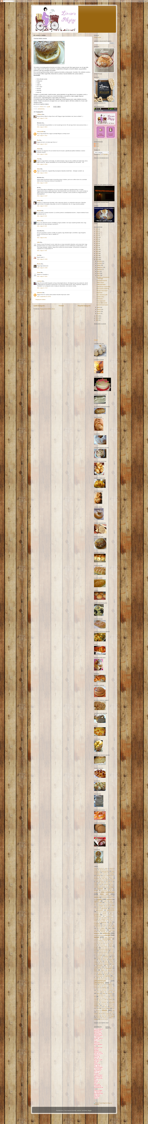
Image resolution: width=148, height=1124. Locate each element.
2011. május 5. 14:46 (42, 267)
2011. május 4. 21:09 (42, 183)
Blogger (89, 1110)
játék (113, 925)
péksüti (111, 983)
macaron (105, 959)
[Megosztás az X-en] (57, 107)
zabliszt (103, 1016)
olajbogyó (100, 974)
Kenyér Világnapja (109, 937)
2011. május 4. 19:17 (42, 144)
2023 (97, 235)
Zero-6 (107, 1016)
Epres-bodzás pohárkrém (103, 288)
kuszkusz (111, 952)
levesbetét (98, 958)
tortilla (113, 1008)
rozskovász (102, 991)
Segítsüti (110, 993)
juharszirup (98, 926)
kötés (112, 950)
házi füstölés (102, 920)
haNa (38, 242)
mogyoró (103, 970)
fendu (103, 904)
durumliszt (96, 892)
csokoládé (100, 888)
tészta (105, 1006)
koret (110, 946)
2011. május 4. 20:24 (42, 172)
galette (112, 907)
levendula (106, 956)
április (98, 307)
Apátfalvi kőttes (100, 296)
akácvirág (101, 868)
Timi (38, 158)
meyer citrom (97, 968)
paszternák (102, 979)
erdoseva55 (40, 131)
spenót (111, 996)
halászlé (96, 920)
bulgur (97, 881)
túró (113, 1010)
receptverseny (111, 987)
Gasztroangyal (97, 908)
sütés (109, 998)
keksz (110, 931)
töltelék (104, 1010)
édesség (96, 897)
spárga (107, 996)
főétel (113, 905)
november (99, 263)
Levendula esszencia (102, 280)
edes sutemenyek (107, 892)
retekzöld (101, 988)
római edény (104, 990)
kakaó (113, 926)
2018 (97, 245)
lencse (113, 955)
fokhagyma (101, 905)
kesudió (105, 940)
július (98, 271)
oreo (109, 974)
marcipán (106, 964)
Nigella (100, 973)
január (98, 313)
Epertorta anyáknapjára (102, 304)
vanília (101, 1013)
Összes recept (97, 37)
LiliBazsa (39, 114)
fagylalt (111, 902)
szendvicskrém (104, 1001)
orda (105, 974)
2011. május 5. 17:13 (42, 288)
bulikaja (102, 881)
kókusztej (110, 945)
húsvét (110, 923)
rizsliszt (98, 990)
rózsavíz (95, 991)
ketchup (111, 940)
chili (111, 881)
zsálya (101, 1019)
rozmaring (111, 990)
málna (101, 962)
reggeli (96, 988)
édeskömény (103, 895)
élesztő (105, 901)
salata (98, 993)
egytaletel (109, 899)
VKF (113, 1014)
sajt (113, 991)
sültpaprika (104, 998)
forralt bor (108, 905)
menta (111, 967)
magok (110, 959)
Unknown (39, 292)
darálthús (109, 888)
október (99, 265)
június (98, 273)
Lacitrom (39, 281)
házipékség (103, 922)
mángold (96, 964)
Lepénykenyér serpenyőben (103, 286)
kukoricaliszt (96, 952)
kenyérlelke (96, 939)
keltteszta (96, 933)
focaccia (95, 905)
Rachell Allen (97, 987)
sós (95, 996)
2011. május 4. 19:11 (42, 135)
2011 (97, 259)
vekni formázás (97, 1014)
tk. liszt (97, 1008)
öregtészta (107, 976)
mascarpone (99, 965)
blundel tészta (104, 878)
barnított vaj (106, 874)
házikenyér (96, 922)
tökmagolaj (98, 1010)
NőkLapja (106, 973)
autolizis (111, 872)
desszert (96, 890)
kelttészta (106, 933)
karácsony (102, 930)
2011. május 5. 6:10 (42, 216)
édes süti (104, 894)
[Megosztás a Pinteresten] (60, 107)
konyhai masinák (104, 946)
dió (111, 890)
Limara (97, 143)
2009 (97, 318)
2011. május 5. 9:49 (42, 250)
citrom (95, 882)
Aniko (38, 148)
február (99, 311)
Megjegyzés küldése (40, 299)
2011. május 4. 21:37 (42, 196)
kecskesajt (103, 931)
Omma (38, 272)
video (103, 1014)
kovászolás (96, 949)
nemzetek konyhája (107, 971)
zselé (105, 1019)
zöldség (96, 1019)
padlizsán (98, 977)
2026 (97, 229)
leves (113, 956)
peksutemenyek (100, 981)
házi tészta (110, 920)
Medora (39, 220)
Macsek (39, 210)
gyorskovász (96, 913)
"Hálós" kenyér (100, 282)
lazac (97, 955)
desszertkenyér (104, 890)
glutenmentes (99, 910)
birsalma (96, 877)
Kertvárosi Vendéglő (98, 940)
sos (111, 995)
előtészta (96, 902)
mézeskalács (109, 968)
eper (101, 902)
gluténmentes (110, 910)
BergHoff (108, 875)
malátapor (96, 962)
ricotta (110, 988)
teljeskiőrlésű (110, 1005)
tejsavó (104, 1005)
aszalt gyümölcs (105, 871)
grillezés (105, 911)
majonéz (95, 961)
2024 (97, 233)
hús (111, 922)
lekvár (100, 955)
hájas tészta (104, 917)
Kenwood (102, 935)
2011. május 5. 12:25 (42, 259)
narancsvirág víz (97, 971)
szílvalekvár (104, 1002)
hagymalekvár (108, 916)
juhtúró (103, 926)
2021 (97, 239)
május (98, 275)
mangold (111, 962)
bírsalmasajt (103, 877)
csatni (112, 884)
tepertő (95, 1006)
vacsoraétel (104, 1012)
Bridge (39, 200)
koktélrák (111, 943)
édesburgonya (96, 895)
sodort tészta (100, 995)
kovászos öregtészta (105, 949)
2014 (97, 253)
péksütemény (41, 108)
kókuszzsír (96, 946)
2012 (97, 257)
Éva (38, 140)
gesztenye (112, 908)
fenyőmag (108, 904)
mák (101, 961)
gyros (111, 913)
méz (103, 968)
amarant (111, 868)
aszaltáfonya (105, 872)
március (99, 309)
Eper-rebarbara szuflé (102, 294)
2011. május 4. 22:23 (42, 206)
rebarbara (104, 987)
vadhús (111, 1012)
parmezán (96, 979)
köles (112, 949)
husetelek (96, 923)
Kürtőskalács (100, 298)
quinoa (110, 986)
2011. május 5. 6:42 (42, 226)
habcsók (111, 914)
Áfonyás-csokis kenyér (102, 290)
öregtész (101, 976)
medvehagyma (97, 967)
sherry (95, 995)
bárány (101, 874)
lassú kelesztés (111, 953)
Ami (38, 255)
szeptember (100, 267)
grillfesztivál (111, 911)
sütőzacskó (96, 1001)
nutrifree (111, 973)
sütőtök (110, 999)
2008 (97, 320)
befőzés (98, 875)
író (102, 925)
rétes (106, 988)
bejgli (104, 875)
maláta (111, 961)
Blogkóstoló (99, 292)
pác (113, 976)
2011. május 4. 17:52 (42, 118)
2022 (97, 237)
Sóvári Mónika (101, 996)
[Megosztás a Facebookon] (58, 107)
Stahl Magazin (97, 998)
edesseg (110, 895)
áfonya (95, 868)
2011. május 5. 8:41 (42, 237)
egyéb (99, 899)
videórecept (108, 1014)
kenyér (96, 937)
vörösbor (98, 1016)
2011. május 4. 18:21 (42, 127)
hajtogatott (96, 919)
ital (105, 925)
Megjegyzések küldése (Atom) (47, 308)
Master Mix (109, 965)
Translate (105, 154)
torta (108, 1008)
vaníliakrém (107, 1013)
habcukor (105, 914)
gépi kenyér (104, 908)
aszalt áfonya (97, 871)
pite (105, 984)
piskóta (96, 984)
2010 (97, 316)
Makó (106, 961)
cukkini (95, 884)
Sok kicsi (106, 995)
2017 (97, 247)
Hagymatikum (96, 917)
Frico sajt (103, 907)
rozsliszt (108, 991)
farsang (99, 904)
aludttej (106, 868)
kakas (98, 928)
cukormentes (106, 884)
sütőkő (105, 999)
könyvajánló (101, 950)
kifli (112, 942)
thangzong (112, 1006)
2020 (97, 241)
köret (107, 950)
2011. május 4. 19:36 (42, 154)
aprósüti (95, 869)
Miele (95, 970)
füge (108, 907)
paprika (111, 977)
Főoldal (61, 306)
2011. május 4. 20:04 (42, 164)
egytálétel (96, 901)
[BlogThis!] (55, 107)
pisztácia (101, 984)
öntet (96, 976)
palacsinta (105, 977)
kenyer (107, 935)
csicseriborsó (97, 885)
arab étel (102, 869)
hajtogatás (111, 917)
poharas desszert (98, 986)
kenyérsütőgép (107, 939)
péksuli (111, 979)
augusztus (99, 269)
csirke (102, 887)
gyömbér (104, 913)
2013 (97, 255)
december (99, 261)
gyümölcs (96, 914)
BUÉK (113, 880)
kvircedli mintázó (103, 953)
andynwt (79, 1110)
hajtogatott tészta (105, 919)
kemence (96, 935)
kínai (102, 943)
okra (95, 974)
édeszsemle (104, 897)
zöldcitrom (105, 1017)
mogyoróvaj (110, 970)
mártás (113, 964)
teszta (100, 1006)
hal (112, 919)
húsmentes (104, 923)
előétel (111, 901)
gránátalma (99, 911)
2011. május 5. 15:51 (42, 276)
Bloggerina (110, 877)
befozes (112, 874)
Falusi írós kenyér (101, 300)
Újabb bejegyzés (39, 306)
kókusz (95, 945)
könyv (95, 950)
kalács (110, 928)
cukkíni (100, 884)
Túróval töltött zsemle (102, 302)
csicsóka (103, 885)
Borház (108, 880)
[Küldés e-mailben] (54, 107)
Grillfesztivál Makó (101, 284)
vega (112, 1013)
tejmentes (96, 1005)
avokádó (96, 874)
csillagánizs (110, 885)
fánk (95, 904)
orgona (113, 974)
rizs (113, 988)
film (112, 904)
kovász (96, 948)
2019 (97, 243)
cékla (107, 881)
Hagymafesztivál (97, 916)
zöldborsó (99, 1017)
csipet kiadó (96, 887)
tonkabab (103, 1008)
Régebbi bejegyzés (84, 306)
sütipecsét (100, 999)
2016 (97, 249)
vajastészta (96, 1013)
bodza (111, 878)
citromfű (102, 882)
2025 (97, 231)
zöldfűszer (111, 1017)
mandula (106, 962)
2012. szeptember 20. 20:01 (44, 296)
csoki (106, 887)
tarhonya (111, 1004)
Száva (38, 168)
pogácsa (110, 984)
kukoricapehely (104, 952)
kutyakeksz (96, 953)
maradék (101, 964)
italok (109, 925)
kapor (95, 930)
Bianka (39, 263)
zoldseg (112, 1016)
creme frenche (109, 882)
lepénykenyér (98, 956)
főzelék (97, 907)
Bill (112, 875)
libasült (103, 958)
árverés (111, 869)
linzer (100, 959)
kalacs (103, 928)
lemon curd (107, 955)
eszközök (106, 902)
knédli (106, 943)
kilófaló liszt (96, 943)
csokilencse (111, 887)
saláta (103, 993)
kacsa (108, 926)
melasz (105, 967)
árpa (107, 869)
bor (105, 880)
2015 (97, 251)
